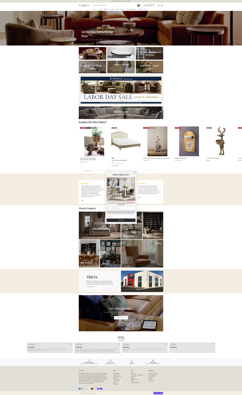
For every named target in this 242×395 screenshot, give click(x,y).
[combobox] (109, 207)
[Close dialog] (135, 173)
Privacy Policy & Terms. (131, 213)
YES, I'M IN (121, 220)
